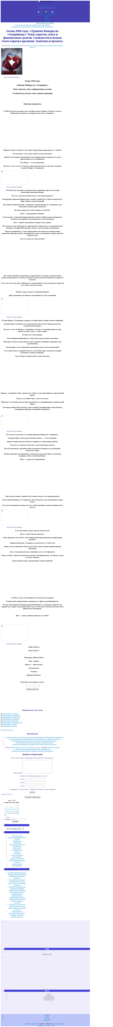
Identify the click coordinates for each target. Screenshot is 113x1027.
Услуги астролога (17, 864)
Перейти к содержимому (45, 14)
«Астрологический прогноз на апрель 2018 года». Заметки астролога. (34, 744)
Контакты (47, 21)
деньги (17, 747)
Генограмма (17, 843)
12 (9, 809)
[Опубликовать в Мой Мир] (9, 721)
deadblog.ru (9, 794)
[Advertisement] (32, 133)
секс (26, 747)
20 (12, 811)
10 (5, 809)
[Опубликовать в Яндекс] (9, 726)
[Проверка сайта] (47, 954)
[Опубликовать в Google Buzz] (10, 715)
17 (5, 811)
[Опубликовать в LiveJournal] (10, 719)
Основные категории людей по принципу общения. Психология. (32, 27)
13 (12, 809)
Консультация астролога (55, 45)
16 (18, 809)
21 (14, 811)
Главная (47, 16)
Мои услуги (17, 848)
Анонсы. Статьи (32, 45)
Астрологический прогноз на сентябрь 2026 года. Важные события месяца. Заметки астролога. (17, 875)
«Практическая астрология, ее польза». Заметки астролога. (34, 742)
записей (49, 996)
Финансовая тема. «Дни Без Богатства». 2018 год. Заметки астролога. (34, 741)
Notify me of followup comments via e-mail (34, 776)
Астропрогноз (41, 45)
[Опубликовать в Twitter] (9, 724)
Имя (22, 779)
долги (22, 747)
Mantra (54, 1024)
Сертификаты (17, 857)
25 (7, 813)
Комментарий (17, 773)
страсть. (38, 747)
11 (7, 809)
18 (7, 811)
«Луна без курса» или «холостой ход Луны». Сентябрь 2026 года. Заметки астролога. (17, 914)
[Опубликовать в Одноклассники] (11, 722)
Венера (12, 747)
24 (5, 813)
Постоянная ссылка (53, 747)
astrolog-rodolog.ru (47, 6)
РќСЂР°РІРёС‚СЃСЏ (7, 730)
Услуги (47, 18)
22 (16, 811)
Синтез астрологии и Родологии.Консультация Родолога (17, 860)
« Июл (7, 817)
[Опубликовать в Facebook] (9, 714)
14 (14, 809)
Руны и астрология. (17, 855)
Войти (49, 994)
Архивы (9, 828)
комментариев (49, 998)
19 (9, 811)
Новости (32, 47)
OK (15, 821)
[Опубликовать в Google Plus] (10, 717)
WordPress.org (48, 999)
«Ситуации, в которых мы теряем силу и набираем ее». (32, 25)
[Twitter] (48, 12)
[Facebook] (41, 12)
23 (18, 811)
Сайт (22, 786)
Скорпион (32, 747)
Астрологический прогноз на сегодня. (17, 838)
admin (8, 45)
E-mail (22, 782)
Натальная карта (17, 850)
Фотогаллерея (17, 866)
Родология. (17, 853)
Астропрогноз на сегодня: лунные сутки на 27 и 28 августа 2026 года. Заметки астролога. (17, 882)
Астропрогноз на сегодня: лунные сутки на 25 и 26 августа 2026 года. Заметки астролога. (17, 907)
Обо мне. (47, 20)
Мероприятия (17, 846)
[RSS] (53, 12)
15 (16, 809)
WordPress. (61, 1024)
